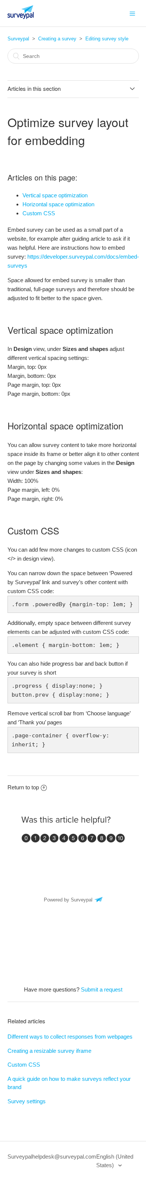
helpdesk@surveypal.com (64, 1156)
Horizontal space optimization (58, 204)
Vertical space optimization (55, 195)
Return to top (23, 787)
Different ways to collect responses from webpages (70, 1036)
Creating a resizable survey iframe (49, 1051)
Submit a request (101, 989)
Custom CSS (39, 213)
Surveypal (18, 38)
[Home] (20, 17)
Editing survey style (106, 38)
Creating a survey (57, 38)
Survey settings (26, 1101)
